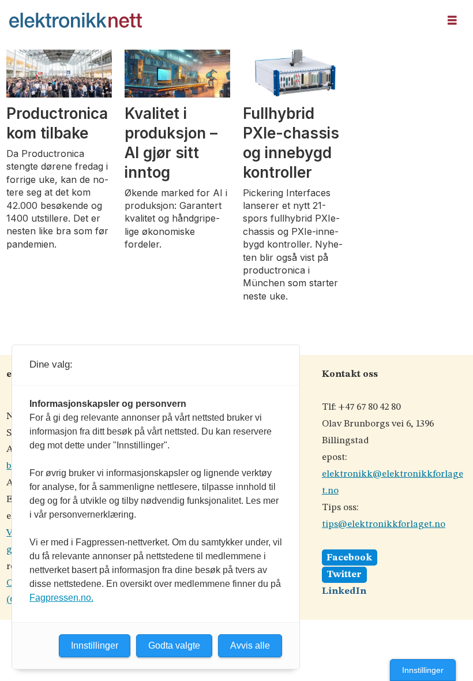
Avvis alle (250, 645)
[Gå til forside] (220, 20)
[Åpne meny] (452, 20)
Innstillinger (423, 670)
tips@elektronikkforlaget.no (383, 524)
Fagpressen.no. (61, 598)
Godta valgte (174, 645)
